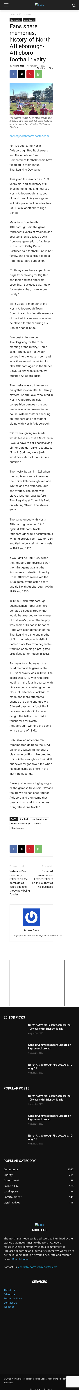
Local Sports (29, 20)
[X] (21, 74)
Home (13, 14)
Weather (9, 1306)
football (24, 819)
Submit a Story (13, 1298)
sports (38, 823)
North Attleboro (39, 819)
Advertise (9, 1294)
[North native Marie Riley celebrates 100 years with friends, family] (14, 1030)
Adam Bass (18, 65)
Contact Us (10, 1302)
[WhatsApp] (38, 74)
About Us (9, 1290)
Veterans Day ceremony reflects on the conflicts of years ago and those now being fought (20, 883)
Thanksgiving (17, 828)
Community (25, 14)
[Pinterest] (30, 74)
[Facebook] (13, 74)
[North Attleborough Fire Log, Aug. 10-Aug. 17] (14, 1070)
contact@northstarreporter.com (37, 1267)
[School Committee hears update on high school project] (14, 1050)
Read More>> (20, 1259)
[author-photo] (31, 917)
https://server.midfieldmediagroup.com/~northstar (38, 935)
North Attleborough (20, 823)
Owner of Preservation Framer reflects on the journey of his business (42, 879)
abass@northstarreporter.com (29, 136)
